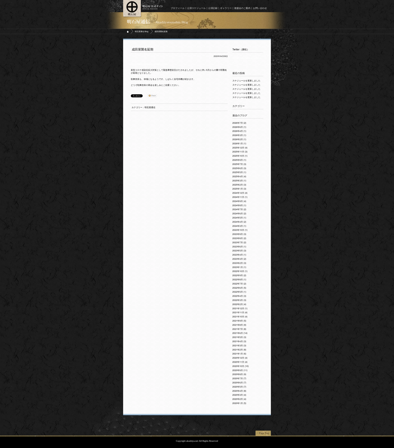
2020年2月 (239, 399)
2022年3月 (239, 300)
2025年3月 (239, 180)
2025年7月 (239, 164)
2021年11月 (239, 312)
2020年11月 (239, 362)
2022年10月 (239, 271)
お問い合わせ (260, 8)
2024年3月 (239, 226)
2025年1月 (239, 188)
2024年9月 (239, 201)
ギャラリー (226, 8)
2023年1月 (239, 267)
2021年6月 (239, 333)
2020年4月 (239, 391)
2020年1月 (239, 403)
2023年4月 (239, 254)
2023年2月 (239, 263)
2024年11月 (239, 197)
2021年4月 (239, 341)
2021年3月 (239, 345)
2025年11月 (239, 151)
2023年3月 (239, 259)
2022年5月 (239, 291)
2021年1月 (239, 353)
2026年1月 (239, 143)
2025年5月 (239, 172)
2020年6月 (239, 382)
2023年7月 (239, 242)
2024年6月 (239, 213)
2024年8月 (239, 205)
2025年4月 (239, 176)
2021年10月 (239, 316)
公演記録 (212, 8)
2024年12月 (239, 193)
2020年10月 (240, 366)
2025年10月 (239, 155)
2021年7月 (239, 329)
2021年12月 (239, 308)
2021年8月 (239, 325)
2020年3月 (239, 395)
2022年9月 (239, 275)
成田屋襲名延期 (142, 49)
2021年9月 (239, 320)
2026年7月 (239, 123)
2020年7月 (239, 378)
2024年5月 (239, 217)
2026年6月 (239, 127)
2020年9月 (239, 370)
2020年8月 (239, 374)
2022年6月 (239, 287)
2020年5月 (239, 386)
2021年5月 (239, 337)
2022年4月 (239, 296)
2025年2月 (239, 184)
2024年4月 (239, 221)
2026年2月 (239, 139)
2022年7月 (239, 283)
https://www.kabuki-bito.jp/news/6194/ (149, 63)
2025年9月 (239, 160)
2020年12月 (239, 357)
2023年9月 (239, 234)
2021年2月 (239, 349)
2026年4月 (239, 131)
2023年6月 (239, 246)
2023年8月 (239, 238)
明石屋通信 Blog (141, 31)
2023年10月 (239, 230)
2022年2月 (239, 304)
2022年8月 (239, 279)
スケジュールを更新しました (246, 80)
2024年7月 (239, 209)
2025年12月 (239, 147)
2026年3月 (239, 135)
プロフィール (178, 8)
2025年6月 (239, 168)
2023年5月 (239, 250)
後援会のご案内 (242, 8)
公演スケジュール (196, 8)
